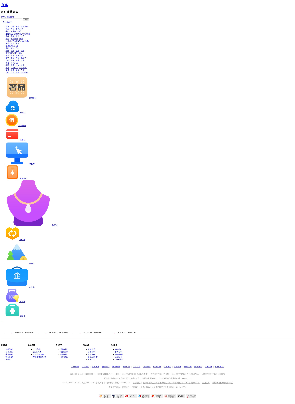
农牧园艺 (23, 68)
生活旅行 (9, 354)
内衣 (22, 51)
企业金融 (24, 72)
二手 (22, 70)
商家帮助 (116, 367)
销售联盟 (157, 367)
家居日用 (9, 46)
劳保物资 (16, 41)
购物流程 (9, 349)
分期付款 (64, 354)
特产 (22, 36)
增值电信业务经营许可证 (222, 383)
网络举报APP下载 (157, 396)
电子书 (23, 58)
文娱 (12, 58)
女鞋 (7, 60)
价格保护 (91, 352)
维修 (12, 70)
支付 (7, 72)
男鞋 (7, 48)
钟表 (17, 60)
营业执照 (206, 383)
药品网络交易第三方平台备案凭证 (186, 374)
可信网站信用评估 (105, 396)
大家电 (8, 359)
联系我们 (85, 367)
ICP (117, 374)
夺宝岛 (118, 349)
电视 (17, 27)
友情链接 (146, 367)
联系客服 (95, 367)
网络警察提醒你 (118, 396)
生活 (22, 65)
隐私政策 (198, 367)
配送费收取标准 (39, 357)
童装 (17, 51)
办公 (12, 29)
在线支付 (64, 352)
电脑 (7, 29)
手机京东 (136, 367)
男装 (7, 51)
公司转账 (64, 357)
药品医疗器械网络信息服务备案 (135, 374)
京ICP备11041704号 (105, 374)
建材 (12, 43)
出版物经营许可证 (149, 378)
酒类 (12, 36)
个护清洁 (14, 39)
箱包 (12, 60)
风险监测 (177, 367)
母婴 (7, 63)
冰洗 (7, 27)
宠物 (21, 39)
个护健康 (26, 34)
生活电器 (9, 34)
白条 (12, 72)
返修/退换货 (92, 357)
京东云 (135, 387)
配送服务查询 (38, 354)
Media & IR (219, 367)
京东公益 (208, 367)
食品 (7, 36)
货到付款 (64, 349)
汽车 (12, 56)
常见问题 (9, 357)
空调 (12, 27)
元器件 (8, 41)
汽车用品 (19, 56)
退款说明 (91, 354)
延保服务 (119, 354)
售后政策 (91, 349)
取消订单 (91, 359)
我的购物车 (7, 22)
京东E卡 (118, 357)
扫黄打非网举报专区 (170, 396)
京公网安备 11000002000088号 (82, 374)
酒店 (12, 65)
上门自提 (36, 349)
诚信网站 (131, 396)
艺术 (7, 68)
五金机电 (25, 41)
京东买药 (9, 53)
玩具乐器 (14, 63)
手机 (7, 31)
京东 (4, 5)
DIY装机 (118, 352)
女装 (12, 51)
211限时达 (37, 352)
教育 (17, 58)
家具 (17, 43)
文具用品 (19, 29)
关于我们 (75, 367)
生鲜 (17, 36)
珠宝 (22, 60)
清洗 (17, 70)
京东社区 (167, 367)
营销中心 (126, 367)
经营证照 (137, 383)
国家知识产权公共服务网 (191, 396)
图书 (7, 58)
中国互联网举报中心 (144, 396)
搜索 (26, 20)
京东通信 (119, 359)
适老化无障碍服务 (181, 396)
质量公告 (188, 367)
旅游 (17, 65)
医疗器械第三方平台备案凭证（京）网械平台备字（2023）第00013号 (171, 383)
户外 (17, 48)
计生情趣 (18, 53)
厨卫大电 (24, 27)
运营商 (13, 31)
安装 (7, 70)
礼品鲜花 (14, 68)
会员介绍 (9, 352)
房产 (7, 56)
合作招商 (105, 367)
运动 (12, 48)
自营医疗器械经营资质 (159, 374)
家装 (7, 43)
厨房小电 (18, 34)
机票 (7, 65)
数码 (19, 31)
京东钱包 (126, 387)
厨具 (16, 46)
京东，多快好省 (7, 17)
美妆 (7, 39)
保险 (17, 72)
